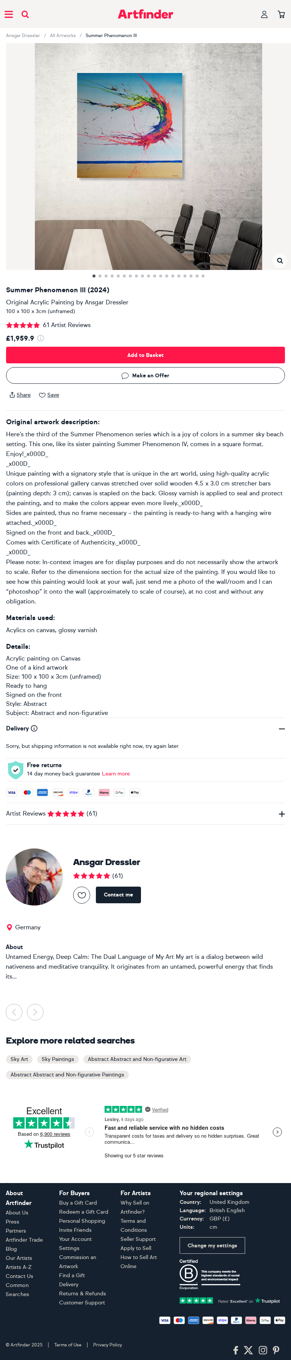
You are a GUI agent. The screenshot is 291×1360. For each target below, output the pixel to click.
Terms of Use (67, 1345)
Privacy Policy (107, 1345)
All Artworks (63, 35)
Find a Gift (72, 1275)
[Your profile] (264, 14)
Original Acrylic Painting (40, 302)
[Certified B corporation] (210, 1274)
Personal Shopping (82, 1221)
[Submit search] (25, 14)
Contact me (118, 895)
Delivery (68, 1284)
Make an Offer (150, 375)
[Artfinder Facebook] (235, 1350)
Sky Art (19, 1059)
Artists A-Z (19, 1267)
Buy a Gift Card (78, 1203)
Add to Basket (145, 355)
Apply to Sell (135, 1248)
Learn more (116, 774)
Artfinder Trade (24, 1240)
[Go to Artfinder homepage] (145, 14)
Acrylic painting (28, 658)
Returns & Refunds (82, 1293)
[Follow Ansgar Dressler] (81, 895)
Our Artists (19, 1258)
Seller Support (138, 1239)
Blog (11, 1249)
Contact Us (19, 1276)
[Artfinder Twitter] (248, 1350)
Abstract (35, 703)
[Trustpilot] (230, 1299)
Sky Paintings (58, 1059)
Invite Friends (75, 1230)
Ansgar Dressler (23, 35)
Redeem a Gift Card (83, 1212)
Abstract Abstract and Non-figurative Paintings (67, 1075)
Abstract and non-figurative (69, 712)
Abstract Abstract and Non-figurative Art (137, 1059)
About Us (17, 1213)
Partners (16, 1231)
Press (12, 1222)
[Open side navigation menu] (8, 14)
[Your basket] (281, 15)
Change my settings (212, 1245)
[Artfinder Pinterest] (276, 1350)
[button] (279, 260)
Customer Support (82, 1303)
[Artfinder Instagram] (263, 1350)
